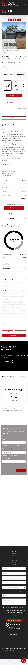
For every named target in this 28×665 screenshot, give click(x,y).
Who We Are (14, 562)
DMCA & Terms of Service (15, 663)
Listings (14, 551)
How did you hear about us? (14, 592)
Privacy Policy (4, 663)
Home (14, 548)
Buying (14, 553)
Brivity (12, 661)
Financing (14, 558)
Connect (14, 564)
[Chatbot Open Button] (23, 660)
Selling (14, 555)
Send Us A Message (14, 620)
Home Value (14, 560)
